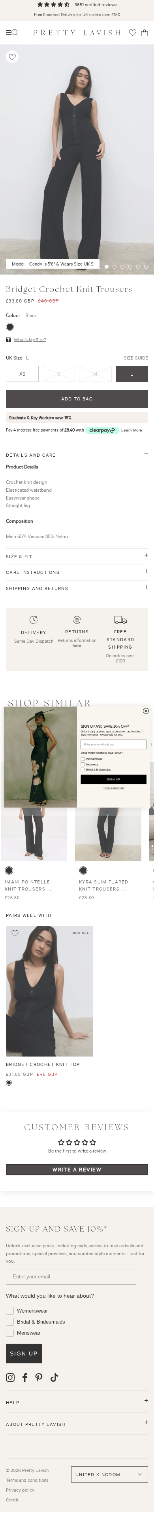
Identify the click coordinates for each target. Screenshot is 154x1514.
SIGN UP (113, 779)
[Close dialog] (145, 711)
